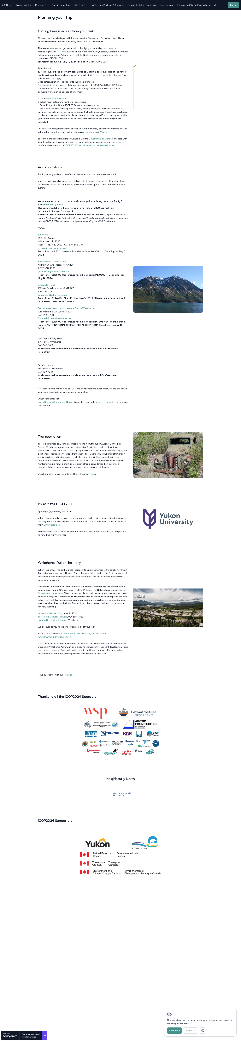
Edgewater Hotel (46, 284)
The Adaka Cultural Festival (52, 616)
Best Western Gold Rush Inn (52, 261)
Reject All (191, 1030)
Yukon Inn (43, 234)
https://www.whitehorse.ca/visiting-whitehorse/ (80, 633)
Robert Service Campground (52, 402)
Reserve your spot (104, 402)
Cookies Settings (203, 1030)
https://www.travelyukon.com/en (54, 636)
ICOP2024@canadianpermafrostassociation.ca (89, 145)
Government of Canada (101, 138)
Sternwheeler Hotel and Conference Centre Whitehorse (66, 308)
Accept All (174, 1030)
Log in (233, 5)
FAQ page (69, 674)
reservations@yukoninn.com (52, 248)
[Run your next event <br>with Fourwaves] (44, 1035)
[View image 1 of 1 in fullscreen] (120, 731)
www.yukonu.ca (52, 524)
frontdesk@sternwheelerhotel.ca (54, 318)
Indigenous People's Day (50, 613)
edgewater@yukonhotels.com (53, 294)
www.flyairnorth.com (56, 98)
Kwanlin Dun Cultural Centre (52, 620)
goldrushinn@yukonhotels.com (53, 271)
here (93, 473)
